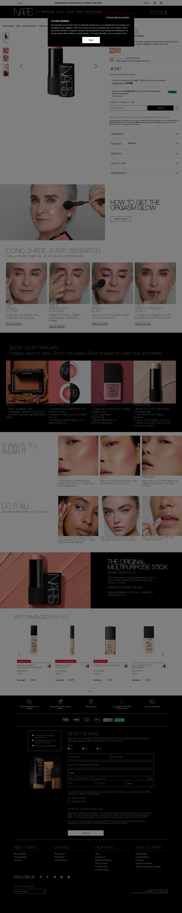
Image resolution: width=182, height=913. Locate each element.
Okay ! (91, 40)
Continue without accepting (117, 17)
